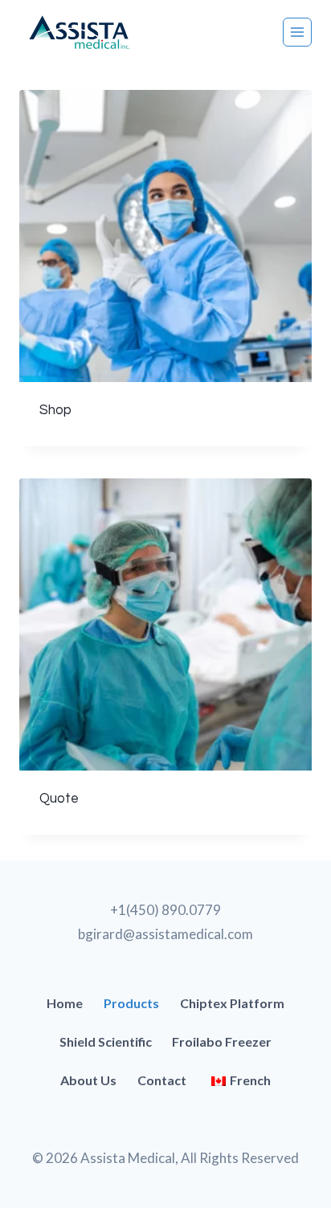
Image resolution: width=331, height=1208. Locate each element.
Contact (161, 1080)
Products (131, 1003)
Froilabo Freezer (222, 1041)
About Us (88, 1080)
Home (65, 1003)
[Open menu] (297, 32)
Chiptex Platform (232, 1003)
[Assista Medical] (79, 32)
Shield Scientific (105, 1041)
